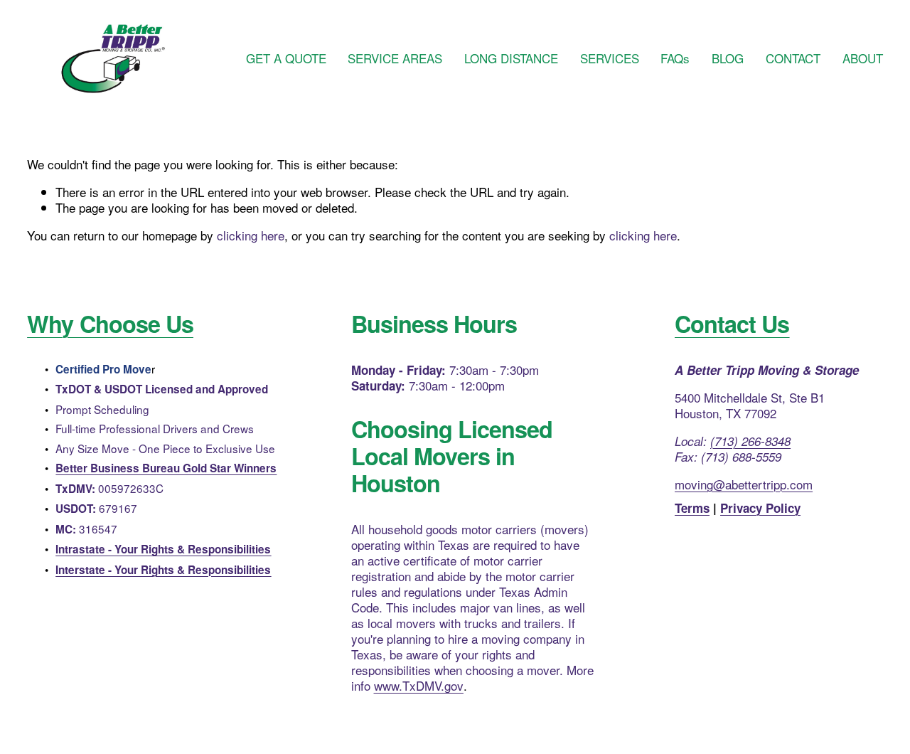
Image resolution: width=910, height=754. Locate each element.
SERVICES (609, 59)
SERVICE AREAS (395, 59)
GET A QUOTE (286, 59)
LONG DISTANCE (511, 59)
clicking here (250, 235)
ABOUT (862, 59)
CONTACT (793, 59)
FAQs (675, 59)
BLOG (728, 59)
